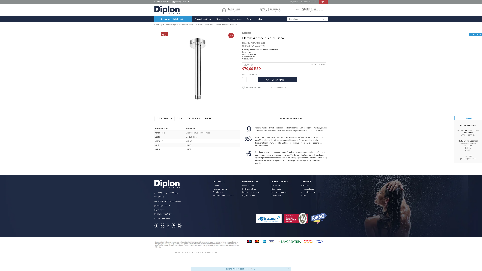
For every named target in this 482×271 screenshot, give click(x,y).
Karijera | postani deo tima (223, 195)
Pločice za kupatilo (308, 189)
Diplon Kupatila (159, 25)
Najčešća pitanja (248, 195)
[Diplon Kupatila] (167, 10)
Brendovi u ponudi (220, 192)
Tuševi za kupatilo (186, 25)
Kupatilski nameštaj (308, 192)
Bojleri (303, 195)
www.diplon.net (186, 252)
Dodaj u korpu (278, 80)
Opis (179, 118)
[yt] (162, 225)
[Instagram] (179, 225)
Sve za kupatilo (172, 25)
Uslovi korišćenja (249, 186)
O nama (216, 186)
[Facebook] (156, 225)
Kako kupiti (276, 186)
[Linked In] (168, 225)
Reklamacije (276, 195)
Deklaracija (193, 118)
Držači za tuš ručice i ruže (204, 25)
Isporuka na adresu (279, 192)
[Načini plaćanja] (224, 10)
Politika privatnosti (249, 189)
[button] (307, 19)
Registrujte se (306, 2)
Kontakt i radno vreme (251, 192)
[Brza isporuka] (263, 10)
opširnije (250, 269)
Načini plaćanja (277, 189)
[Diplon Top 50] (319, 219)
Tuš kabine (305, 186)
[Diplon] (246, 33)
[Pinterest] (173, 225)
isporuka (264, 146)
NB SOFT (200, 252)
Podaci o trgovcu (220, 189)
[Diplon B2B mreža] (298, 10)
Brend (208, 118)
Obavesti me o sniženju (318, 64)
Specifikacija (164, 118)
